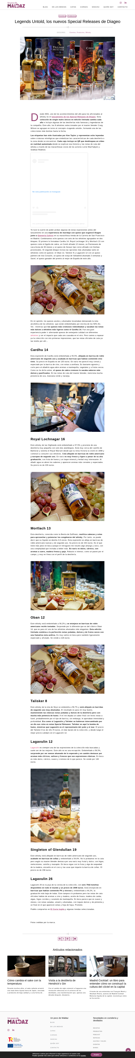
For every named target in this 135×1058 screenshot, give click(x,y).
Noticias (96, 1038)
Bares (95, 1047)
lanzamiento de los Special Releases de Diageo (74, 117)
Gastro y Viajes (99, 1041)
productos (80, 32)
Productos (71, 16)
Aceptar (96, 1055)
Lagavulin (35, 748)
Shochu (95, 7)
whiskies (34, 335)
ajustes (83, 1056)
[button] (60, 939)
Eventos (62, 16)
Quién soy (109, 7)
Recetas (96, 1028)
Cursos (84, 7)
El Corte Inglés (58, 909)
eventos (73, 32)
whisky (88, 32)
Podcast (96, 1034)
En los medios (59, 7)
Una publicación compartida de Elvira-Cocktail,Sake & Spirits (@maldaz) (60, 223)
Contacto (123, 7)
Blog (45, 7)
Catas (73, 7)
